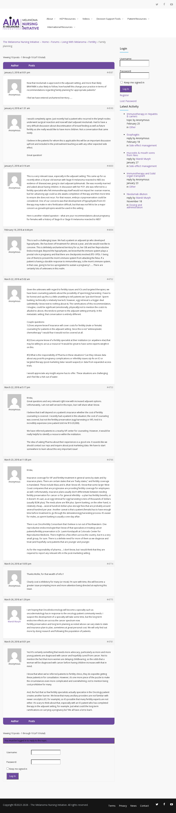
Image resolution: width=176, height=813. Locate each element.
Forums (55, 42)
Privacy (123, 805)
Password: (12, 762)
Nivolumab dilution (137, 194)
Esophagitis (133, 134)
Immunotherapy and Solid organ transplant (141, 174)
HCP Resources (68, 18)
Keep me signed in (18, 768)
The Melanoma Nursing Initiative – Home (26, 42)
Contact (144, 805)
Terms (112, 805)
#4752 (110, 279)
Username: (12, 752)
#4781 (110, 641)
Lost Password (128, 101)
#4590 (110, 108)
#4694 (110, 229)
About (50, 18)
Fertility (92, 42)
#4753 (110, 387)
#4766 (110, 459)
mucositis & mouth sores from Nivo (141, 154)
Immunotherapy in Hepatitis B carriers (142, 115)
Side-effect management (143, 145)
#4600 (110, 165)
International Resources (60, 27)
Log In (12, 776)
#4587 (110, 72)
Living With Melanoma (74, 42)
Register (124, 95)
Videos (86, 18)
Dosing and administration (135, 206)
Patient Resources (137, 18)
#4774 (110, 563)
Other (132, 127)
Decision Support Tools (109, 18)
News (133, 805)
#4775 (110, 599)
